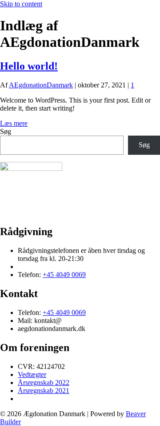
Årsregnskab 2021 (43, 390)
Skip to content (21, 4)
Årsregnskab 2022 (43, 382)
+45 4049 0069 (64, 274)
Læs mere (14, 123)
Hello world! (29, 66)
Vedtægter (32, 374)
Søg (5, 131)
